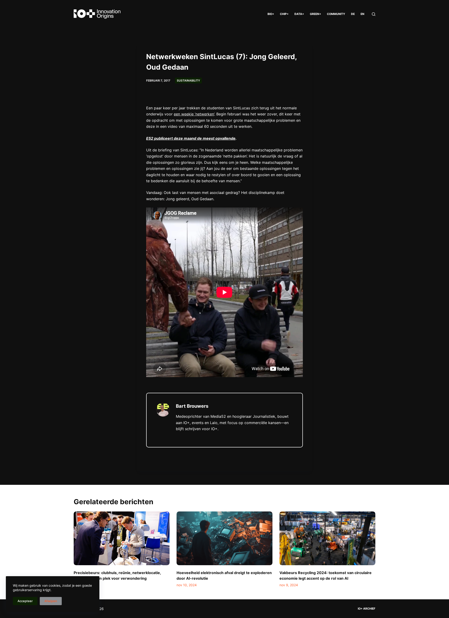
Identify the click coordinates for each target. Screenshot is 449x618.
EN (362, 14)
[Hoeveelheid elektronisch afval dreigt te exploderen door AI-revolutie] (224, 538)
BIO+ (271, 14)
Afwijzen (50, 601)
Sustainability (188, 80)
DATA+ (299, 14)
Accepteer (25, 601)
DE (353, 14)
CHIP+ (284, 14)
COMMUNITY (336, 14)
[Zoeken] (373, 14)
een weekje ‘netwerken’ (194, 114)
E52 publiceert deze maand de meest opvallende (190, 138)
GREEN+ (315, 14)
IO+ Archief (366, 608)
